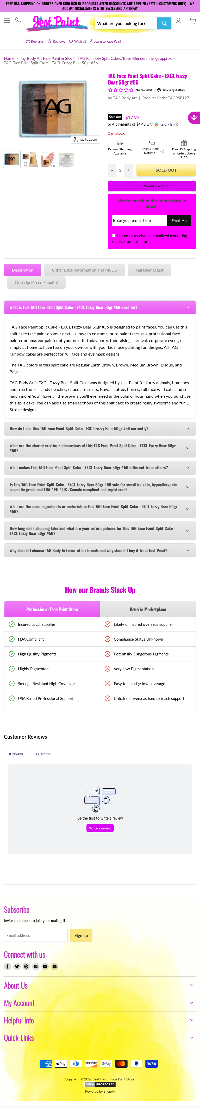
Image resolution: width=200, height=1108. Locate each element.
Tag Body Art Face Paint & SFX (46, 58)
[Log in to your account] (178, 20)
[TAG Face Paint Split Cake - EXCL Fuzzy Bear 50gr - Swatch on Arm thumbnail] (30, 159)
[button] (152, 124)
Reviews (59, 41)
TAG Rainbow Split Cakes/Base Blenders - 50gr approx (125, 58)
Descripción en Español (36, 282)
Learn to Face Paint (107, 41)
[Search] (164, 23)
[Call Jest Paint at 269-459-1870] (18, 21)
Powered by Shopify (100, 1091)
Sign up (81, 935)
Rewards (37, 41)
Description (22, 269)
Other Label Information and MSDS (84, 269)
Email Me (179, 221)
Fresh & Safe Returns (152, 151)
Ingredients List (150, 269)
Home (9, 58)
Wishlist (80, 41)
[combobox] (126, 23)
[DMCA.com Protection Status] (100, 1086)
